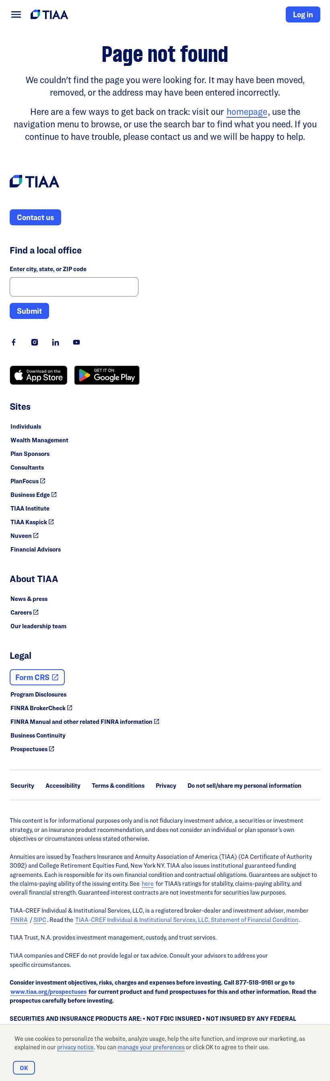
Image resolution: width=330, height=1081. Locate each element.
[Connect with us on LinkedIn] (56, 342)
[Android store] (107, 375)
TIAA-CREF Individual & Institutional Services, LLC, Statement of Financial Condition (186, 920)
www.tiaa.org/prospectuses (48, 991)
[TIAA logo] (35, 182)
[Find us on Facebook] (14, 342)
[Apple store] (39, 375)
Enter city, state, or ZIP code (48, 269)
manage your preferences (151, 1047)
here (148, 883)
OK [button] (24, 1068)
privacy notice (75, 1047)
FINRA (19, 920)
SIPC (39, 920)
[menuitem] (16, 14)
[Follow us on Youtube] (76, 342)
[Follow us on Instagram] (35, 342)
